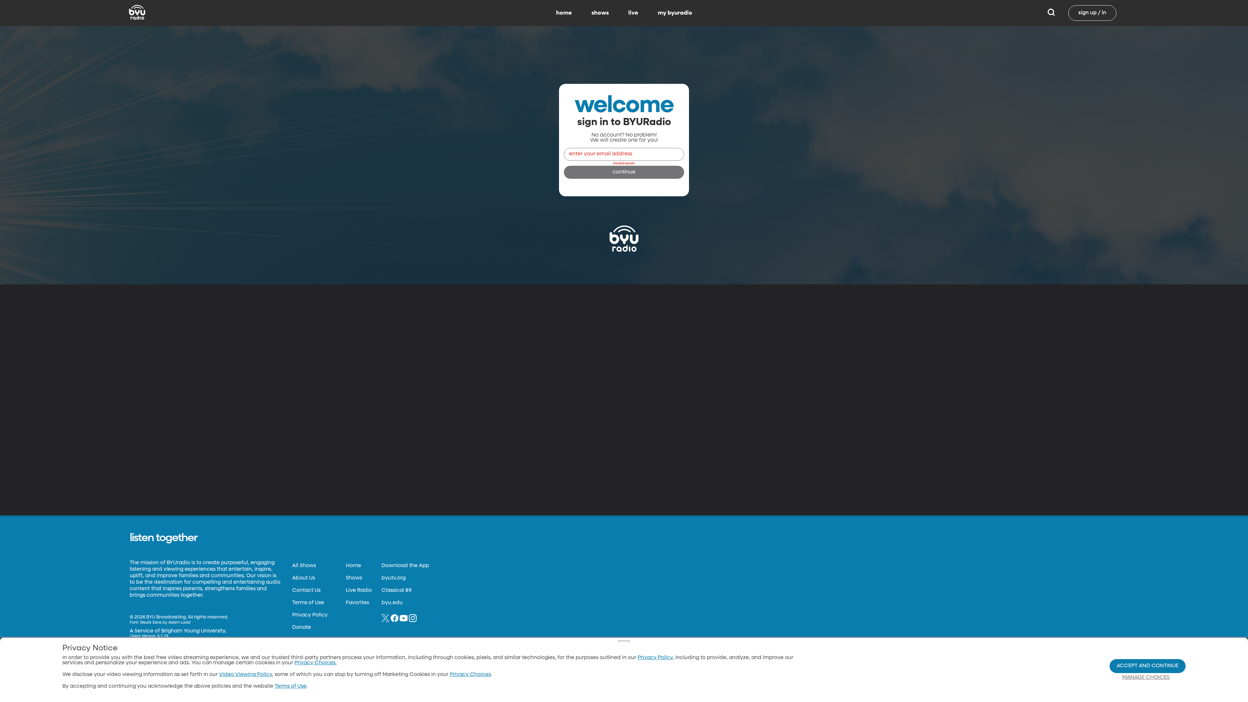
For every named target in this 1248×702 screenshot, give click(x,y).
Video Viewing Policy (245, 674)
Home (353, 565)
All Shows (304, 565)
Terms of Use (308, 602)
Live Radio (359, 590)
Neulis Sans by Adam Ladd (165, 623)
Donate (301, 627)
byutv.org (394, 578)
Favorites (357, 602)
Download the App (405, 565)
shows (600, 13)
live (633, 13)
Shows (354, 578)
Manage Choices (1146, 677)
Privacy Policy (310, 615)
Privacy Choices (470, 674)
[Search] (1051, 13)
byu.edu (392, 602)
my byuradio (675, 13)
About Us (303, 578)
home (564, 13)
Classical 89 (396, 590)
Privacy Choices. (315, 663)
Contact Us (306, 590)
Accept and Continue (1147, 666)
